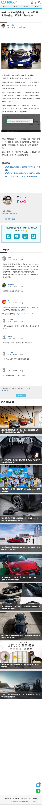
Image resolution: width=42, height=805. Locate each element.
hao (9, 369)
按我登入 (21, 395)
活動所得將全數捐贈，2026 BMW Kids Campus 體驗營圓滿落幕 (21, 490)
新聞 (5, 7)
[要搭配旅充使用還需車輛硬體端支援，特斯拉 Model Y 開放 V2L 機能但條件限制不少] (21, 508)
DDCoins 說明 (5, 390)
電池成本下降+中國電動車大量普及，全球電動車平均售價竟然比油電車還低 (20, 548)
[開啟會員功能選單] (3, 2)
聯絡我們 (16, 799)
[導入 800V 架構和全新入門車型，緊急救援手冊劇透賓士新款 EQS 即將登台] (21, 626)
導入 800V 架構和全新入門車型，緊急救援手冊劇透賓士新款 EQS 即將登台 (20, 636)
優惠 (26, 7)
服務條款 (8, 799)
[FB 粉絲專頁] (8, 236)
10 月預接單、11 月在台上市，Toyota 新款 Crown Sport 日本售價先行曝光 (19, 578)
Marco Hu (10, 25)
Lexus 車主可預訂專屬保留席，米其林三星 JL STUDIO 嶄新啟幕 (20, 665)
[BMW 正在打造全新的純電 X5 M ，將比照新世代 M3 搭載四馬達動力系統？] (21, 685)
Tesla (19, 27)
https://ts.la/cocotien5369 (25, 314)
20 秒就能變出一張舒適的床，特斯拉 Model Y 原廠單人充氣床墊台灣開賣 (20, 461)
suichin (10, 319)
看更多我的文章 (10, 219)
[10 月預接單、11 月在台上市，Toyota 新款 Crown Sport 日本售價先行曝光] (21, 568)
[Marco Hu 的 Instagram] (24, 201)
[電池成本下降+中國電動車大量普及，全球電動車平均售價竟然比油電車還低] (21, 538)
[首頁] (12, 2)
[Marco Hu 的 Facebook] (18, 201)
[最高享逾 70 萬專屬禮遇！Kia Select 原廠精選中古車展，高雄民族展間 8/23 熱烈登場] (21, 420)
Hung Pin (11, 284)
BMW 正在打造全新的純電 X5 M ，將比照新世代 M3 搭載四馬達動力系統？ (20, 695)
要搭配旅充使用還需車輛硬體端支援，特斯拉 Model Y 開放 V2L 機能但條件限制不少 (20, 519)
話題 (15, 7)
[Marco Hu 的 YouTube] (21, 201)
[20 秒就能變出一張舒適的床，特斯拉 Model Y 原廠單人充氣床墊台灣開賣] (21, 450)
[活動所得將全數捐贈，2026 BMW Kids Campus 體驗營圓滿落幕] (21, 479)
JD (8, 301)
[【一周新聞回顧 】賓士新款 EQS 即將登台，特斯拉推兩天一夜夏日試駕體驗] (21, 597)
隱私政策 (24, 799)
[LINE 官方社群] (33, 236)
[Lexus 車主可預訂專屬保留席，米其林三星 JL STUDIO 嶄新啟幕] (21, 655)
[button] (39, 2)
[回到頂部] (38, 796)
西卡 (9, 258)
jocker (10, 336)
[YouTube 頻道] (17, 236)
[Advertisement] (21, 34)
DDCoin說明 (33, 799)
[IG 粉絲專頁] (25, 236)
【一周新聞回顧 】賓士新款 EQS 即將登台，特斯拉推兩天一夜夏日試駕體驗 (20, 607)
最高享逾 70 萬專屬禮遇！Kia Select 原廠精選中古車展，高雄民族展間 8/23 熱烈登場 (19, 431)
